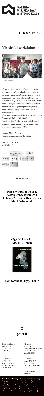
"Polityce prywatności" (8, 393)
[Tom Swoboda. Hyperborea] (22, 298)
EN (20, 33)
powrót (22, 334)
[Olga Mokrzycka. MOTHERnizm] (22, 260)
